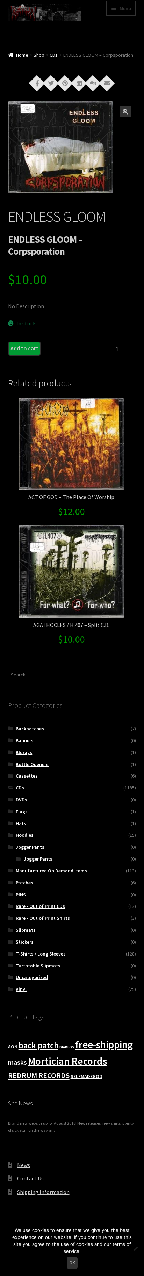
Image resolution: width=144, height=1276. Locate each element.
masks (17, 1062)
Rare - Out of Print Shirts (43, 918)
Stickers (25, 942)
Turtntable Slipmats (38, 966)
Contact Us (30, 1178)
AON (12, 1046)
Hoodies (25, 835)
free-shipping (104, 1045)
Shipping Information (43, 1191)
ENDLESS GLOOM (57, 216)
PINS (21, 894)
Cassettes (27, 776)
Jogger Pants (30, 847)
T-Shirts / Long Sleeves (41, 954)
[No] (135, 1248)
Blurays (24, 752)
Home (22, 55)
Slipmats (26, 930)
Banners (25, 740)
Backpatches (30, 728)
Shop (39, 55)
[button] (125, 111)
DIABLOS (66, 1047)
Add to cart (24, 348)
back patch (38, 1045)
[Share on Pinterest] (65, 83)
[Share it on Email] (107, 83)
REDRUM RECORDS (39, 1075)
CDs (54, 55)
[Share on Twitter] (51, 83)
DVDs (21, 799)
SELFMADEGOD (86, 1076)
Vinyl (21, 989)
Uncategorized (32, 977)
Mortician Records (67, 1061)
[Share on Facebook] (37, 83)
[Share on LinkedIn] (79, 83)
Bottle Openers (32, 764)
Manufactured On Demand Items (51, 871)
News (23, 1164)
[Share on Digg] (93, 83)
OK (72, 1263)
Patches (24, 883)
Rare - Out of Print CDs (40, 906)
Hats (21, 823)
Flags (22, 811)
